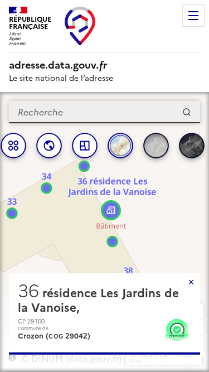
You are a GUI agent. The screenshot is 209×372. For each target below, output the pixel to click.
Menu (193, 15)
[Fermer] (191, 282)
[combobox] (104, 112)
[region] (104, 232)
